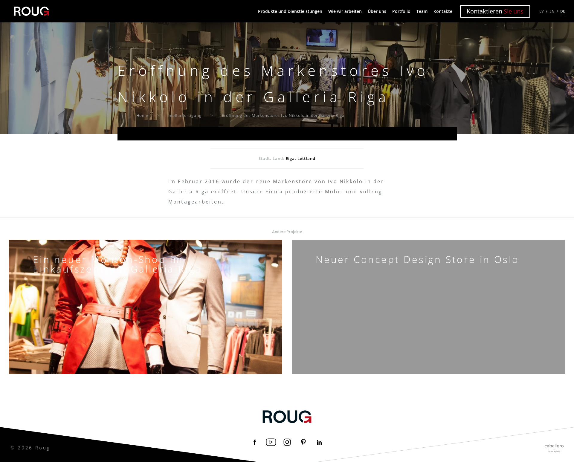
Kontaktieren (495, 11)
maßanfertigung (185, 115)
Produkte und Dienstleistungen (290, 11)
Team (422, 11)
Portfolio (401, 11)
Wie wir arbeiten (345, 11)
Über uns (377, 11)
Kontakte (442, 11)
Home (142, 115)
